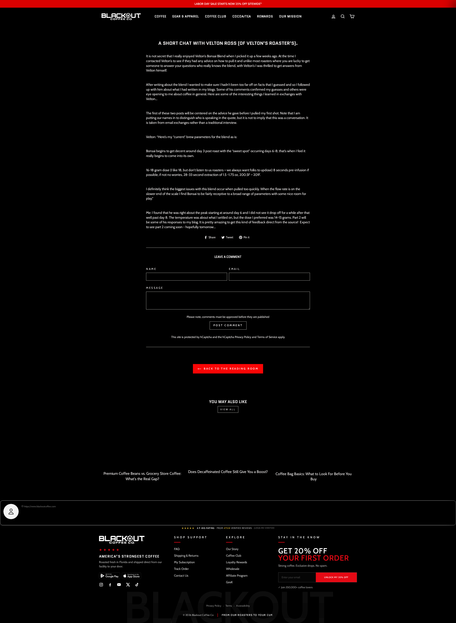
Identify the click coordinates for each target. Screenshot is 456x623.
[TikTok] (137, 585)
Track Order (181, 569)
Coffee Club (233, 555)
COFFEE (160, 16)
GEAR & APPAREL (185, 16)
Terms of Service (267, 337)
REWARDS (265, 16)
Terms (229, 605)
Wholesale (232, 569)
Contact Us (181, 575)
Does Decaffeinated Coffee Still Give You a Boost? (228, 471)
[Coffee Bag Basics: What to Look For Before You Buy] (313, 445)
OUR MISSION (290, 16)
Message (154, 287)
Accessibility (243, 605)
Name (151, 269)
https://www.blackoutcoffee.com (40, 506)
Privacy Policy (243, 337)
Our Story (232, 549)
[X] (128, 585)
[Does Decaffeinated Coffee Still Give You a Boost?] (228, 444)
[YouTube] (119, 585)
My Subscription (184, 562)
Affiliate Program (237, 575)
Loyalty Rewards (236, 562)
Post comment (228, 325)
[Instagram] (101, 585)
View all (228, 409)
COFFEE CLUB (215, 16)
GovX (229, 582)
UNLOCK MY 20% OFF (336, 577)
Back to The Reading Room (231, 368)
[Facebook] (110, 585)
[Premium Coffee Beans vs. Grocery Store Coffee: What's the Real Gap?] (142, 444)
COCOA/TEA (241, 16)
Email (234, 269)
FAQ (177, 549)
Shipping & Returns (186, 555)
